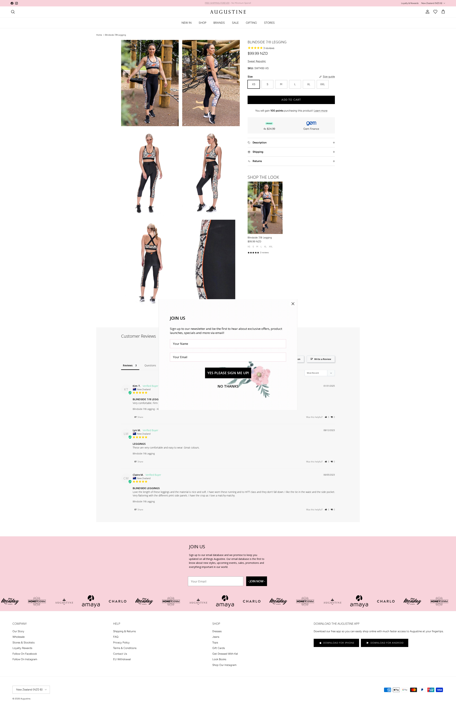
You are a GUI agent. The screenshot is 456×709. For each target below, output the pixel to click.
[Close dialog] (293, 304)
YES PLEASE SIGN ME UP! (228, 372)
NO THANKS (228, 386)
